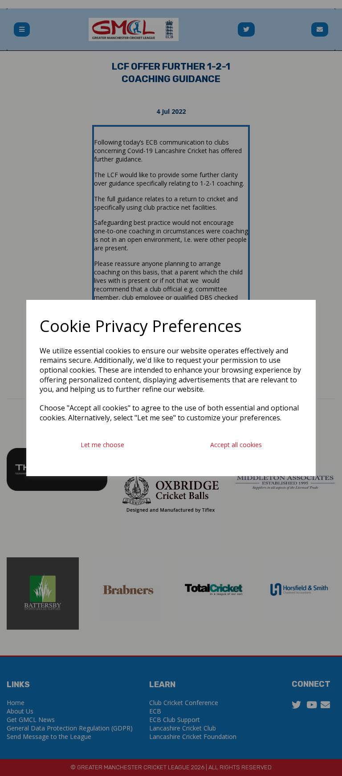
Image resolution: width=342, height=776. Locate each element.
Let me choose (102, 444)
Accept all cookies (236, 444)
